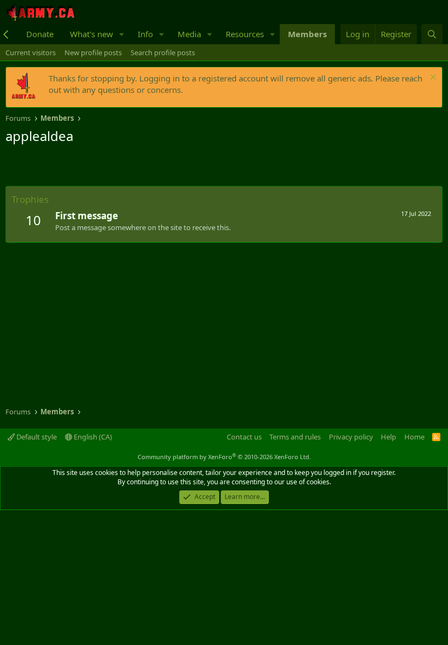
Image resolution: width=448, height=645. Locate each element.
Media (189, 33)
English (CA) (92, 437)
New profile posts (93, 52)
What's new (91, 33)
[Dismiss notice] (432, 78)
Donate (40, 33)
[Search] (432, 34)
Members (307, 33)
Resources (245, 33)
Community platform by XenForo (224, 457)
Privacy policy (351, 437)
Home (414, 437)
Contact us (244, 437)
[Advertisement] (133, 166)
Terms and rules (295, 437)
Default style (36, 437)
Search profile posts (163, 52)
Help (388, 437)
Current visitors (30, 52)
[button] (121, 34)
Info (145, 33)
